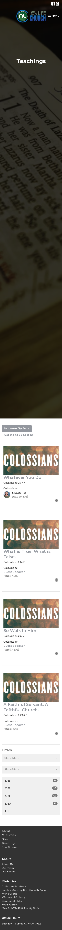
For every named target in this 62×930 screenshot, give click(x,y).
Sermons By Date (17, 428)
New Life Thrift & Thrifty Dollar (21, 908)
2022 (30, 788)
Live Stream (10, 847)
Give (5, 839)
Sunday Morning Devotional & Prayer (25, 890)
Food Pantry (9, 904)
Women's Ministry (13, 897)
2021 (30, 796)
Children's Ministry (14, 886)
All (6, 811)
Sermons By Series (18, 434)
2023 (30, 780)
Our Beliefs (8, 871)
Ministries (9, 835)
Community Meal (12, 901)
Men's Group (9, 893)
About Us (7, 864)
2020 (30, 803)
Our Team (8, 868)
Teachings (8, 843)
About (6, 831)
